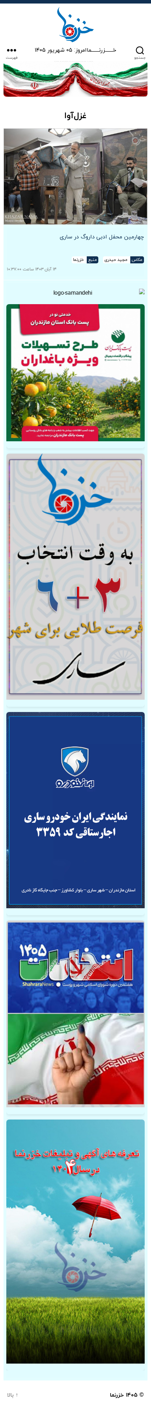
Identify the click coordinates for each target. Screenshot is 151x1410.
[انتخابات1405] (75, 1014)
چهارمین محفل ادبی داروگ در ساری (102, 237)
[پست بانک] (75, 372)
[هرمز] (75, 79)
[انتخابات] (75, 577)
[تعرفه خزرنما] (75, 1242)
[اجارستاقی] (75, 810)
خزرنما (117, 1395)
